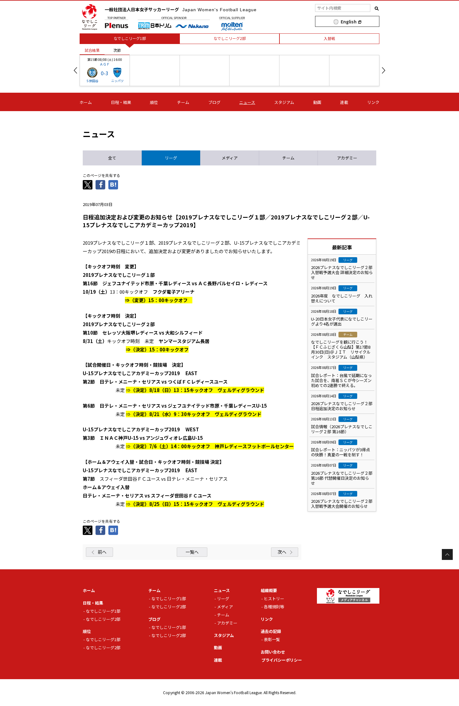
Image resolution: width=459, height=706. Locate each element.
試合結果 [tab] (92, 50)
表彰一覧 (272, 639)
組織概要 (269, 590)
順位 (154, 102)
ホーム (86, 102)
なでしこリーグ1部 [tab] (130, 38)
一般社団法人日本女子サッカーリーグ (181, 9)
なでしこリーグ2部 (103, 619)
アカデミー (227, 623)
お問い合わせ (273, 652)
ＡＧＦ (105, 63)
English (349, 21)
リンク (373, 102)
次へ (282, 552)
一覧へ (192, 552)
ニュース (247, 102)
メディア (225, 607)
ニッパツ (117, 80)
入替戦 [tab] (329, 38)
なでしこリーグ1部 (103, 611)
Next (383, 70)
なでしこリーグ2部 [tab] (230, 38)
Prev (75, 70)
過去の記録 (271, 631)
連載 (344, 102)
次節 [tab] (117, 50)
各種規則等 (274, 607)
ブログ (214, 102)
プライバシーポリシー (281, 660)
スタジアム (284, 102)
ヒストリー (274, 598)
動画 (317, 102)
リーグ (223, 598)
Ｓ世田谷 (92, 80)
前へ (102, 552)
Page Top (447, 554)
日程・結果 (121, 102)
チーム (183, 102)
